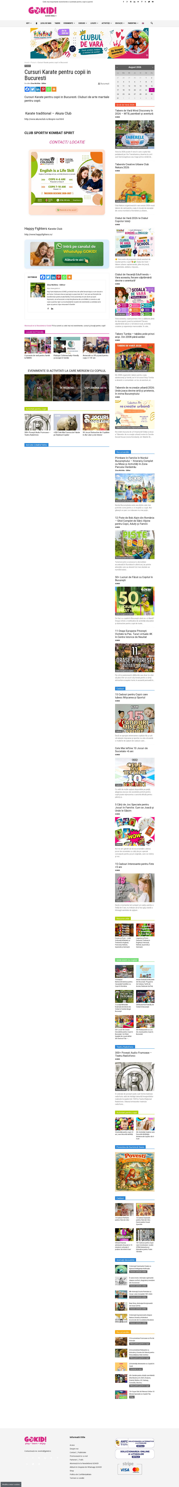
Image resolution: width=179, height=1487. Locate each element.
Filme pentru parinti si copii (139, 1344)
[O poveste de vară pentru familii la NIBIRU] (37, 346)
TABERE (57, 23)
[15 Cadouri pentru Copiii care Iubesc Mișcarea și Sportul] (135, 718)
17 (118, 90)
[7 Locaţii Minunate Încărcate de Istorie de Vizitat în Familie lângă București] (124, 996)
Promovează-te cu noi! (79, 1456)
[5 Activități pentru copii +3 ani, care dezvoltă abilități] (124, 1123)
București (104, 83)
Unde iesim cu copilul (127, 960)
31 (140, 78)
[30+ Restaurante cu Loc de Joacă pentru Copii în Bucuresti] (145, 1021)
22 (146, 90)
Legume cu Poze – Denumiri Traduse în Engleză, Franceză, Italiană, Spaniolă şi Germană (143, 942)
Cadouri (119, 731)
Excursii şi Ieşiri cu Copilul (124, 501)
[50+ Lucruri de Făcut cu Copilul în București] (135, 601)
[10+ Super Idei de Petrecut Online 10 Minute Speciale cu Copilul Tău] (121, 1394)
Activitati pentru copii (36, 409)
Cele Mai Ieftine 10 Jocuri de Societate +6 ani (131, 750)
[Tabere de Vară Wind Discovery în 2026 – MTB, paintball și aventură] (135, 134)
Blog (131, 1397)
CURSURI (81, 23)
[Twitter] (149, 1)
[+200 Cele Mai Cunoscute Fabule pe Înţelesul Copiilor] (67, 423)
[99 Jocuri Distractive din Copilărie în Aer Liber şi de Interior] (96, 423)
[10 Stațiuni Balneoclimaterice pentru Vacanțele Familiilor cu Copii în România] (124, 971)
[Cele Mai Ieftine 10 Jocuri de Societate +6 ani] (135, 772)
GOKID (117, 117)
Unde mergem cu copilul (124, 614)
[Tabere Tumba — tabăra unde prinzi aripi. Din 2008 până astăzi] (135, 357)
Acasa (72, 1445)
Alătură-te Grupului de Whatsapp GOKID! (86, 1467)
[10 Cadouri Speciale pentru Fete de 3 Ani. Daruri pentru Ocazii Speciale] (145, 1209)
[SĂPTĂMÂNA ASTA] (95, 387)
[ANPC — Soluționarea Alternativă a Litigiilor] (135, 1443)
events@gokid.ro (44, 1451)
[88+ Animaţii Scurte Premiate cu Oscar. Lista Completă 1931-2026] (121, 1294)
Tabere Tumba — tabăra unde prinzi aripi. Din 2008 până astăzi (135, 335)
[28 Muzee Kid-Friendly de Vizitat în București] (145, 996)
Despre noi (74, 1449)
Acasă (26, 62)
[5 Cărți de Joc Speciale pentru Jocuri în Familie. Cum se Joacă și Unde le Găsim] (135, 831)
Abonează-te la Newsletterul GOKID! (84, 1463)
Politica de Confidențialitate (80, 1474)
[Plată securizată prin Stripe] (129, 1468)
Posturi (33, 62)
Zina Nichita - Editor (38, 83)
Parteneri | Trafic (76, 1460)
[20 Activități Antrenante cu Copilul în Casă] (121, 1366)
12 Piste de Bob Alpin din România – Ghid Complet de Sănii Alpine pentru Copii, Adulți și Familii (134, 520)
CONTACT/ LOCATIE (67, 142)
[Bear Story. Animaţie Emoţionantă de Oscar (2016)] (121, 1306)
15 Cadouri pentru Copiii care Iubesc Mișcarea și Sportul (131, 696)
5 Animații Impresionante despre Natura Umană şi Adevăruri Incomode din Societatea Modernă (141, 1317)
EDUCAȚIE (118, 23)
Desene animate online (138, 1272)
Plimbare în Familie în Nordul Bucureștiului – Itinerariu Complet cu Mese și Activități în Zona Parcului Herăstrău (134, 462)
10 (118, 86)
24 (118, 94)
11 (123, 86)
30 (135, 78)
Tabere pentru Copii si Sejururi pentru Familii (131, 147)
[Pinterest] (142, 1)
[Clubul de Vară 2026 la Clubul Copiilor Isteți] (135, 242)
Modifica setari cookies (11, 1484)
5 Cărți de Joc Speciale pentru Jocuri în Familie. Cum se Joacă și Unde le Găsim (134, 807)
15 (146, 86)
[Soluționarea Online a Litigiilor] (135, 1454)
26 (129, 94)
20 (135, 90)
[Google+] (127, 1)
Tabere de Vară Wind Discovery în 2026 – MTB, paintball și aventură (134, 112)
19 (129, 90)
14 (140, 86)
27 (118, 78)
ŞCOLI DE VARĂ (46, 23)
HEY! (28, 23)
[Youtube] (153, 1)
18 (123, 90)
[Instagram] (131, 1)
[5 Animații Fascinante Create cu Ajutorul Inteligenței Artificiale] (121, 1269)
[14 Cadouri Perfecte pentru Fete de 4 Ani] (124, 1209)
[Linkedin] (134, 1)
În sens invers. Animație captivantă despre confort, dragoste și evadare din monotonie (142, 1280)
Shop (72, 1471)
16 (152, 86)
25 (123, 94)
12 (129, 86)
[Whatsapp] (48, 89)
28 (123, 78)
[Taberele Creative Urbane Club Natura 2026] (135, 188)
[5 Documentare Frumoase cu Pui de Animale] (121, 1341)
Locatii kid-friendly (35, 332)
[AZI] (38, 387)
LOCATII (93, 23)
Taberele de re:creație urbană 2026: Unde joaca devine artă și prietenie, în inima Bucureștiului (135, 390)
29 (129, 78)
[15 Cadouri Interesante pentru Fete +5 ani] (135, 887)
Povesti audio (121, 1090)
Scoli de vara (120, 201)
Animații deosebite (126, 1260)
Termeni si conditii (77, 1478)
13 (135, 86)
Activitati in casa (136, 1369)
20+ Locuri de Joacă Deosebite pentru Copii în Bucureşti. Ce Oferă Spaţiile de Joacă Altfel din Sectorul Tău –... (124, 1034)
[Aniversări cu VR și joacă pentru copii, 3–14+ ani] (96, 346)
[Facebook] (123, 1)
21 (140, 90)
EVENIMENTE (68, 23)
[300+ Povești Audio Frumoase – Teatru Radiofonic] (37, 423)
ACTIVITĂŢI (106, 23)
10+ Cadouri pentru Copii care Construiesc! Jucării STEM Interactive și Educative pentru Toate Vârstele (144, 1247)
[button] (152, 23)
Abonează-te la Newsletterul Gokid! (38, 326)
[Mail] (138, 1)
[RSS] (145, 1)
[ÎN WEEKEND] (67, 387)
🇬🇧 (143, 23)
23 (152, 90)
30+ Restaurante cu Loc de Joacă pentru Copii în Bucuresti (144, 1032)
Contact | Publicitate (78, 1452)
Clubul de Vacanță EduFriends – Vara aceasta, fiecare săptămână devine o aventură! (133, 277)
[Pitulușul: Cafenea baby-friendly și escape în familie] (67, 346)
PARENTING (132, 23)
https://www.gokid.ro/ (53, 288)
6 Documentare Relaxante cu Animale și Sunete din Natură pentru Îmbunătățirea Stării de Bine (141, 1352)
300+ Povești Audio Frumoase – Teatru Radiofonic (133, 1054)
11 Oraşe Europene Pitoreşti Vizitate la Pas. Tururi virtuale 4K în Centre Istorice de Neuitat (133, 633)
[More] (54, 89)
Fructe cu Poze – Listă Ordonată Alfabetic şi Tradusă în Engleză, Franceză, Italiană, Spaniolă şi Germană (123, 942)
